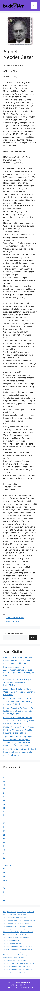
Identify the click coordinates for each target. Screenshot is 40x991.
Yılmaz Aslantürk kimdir (10, 926)
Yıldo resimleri (22, 914)
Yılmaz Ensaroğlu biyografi (10, 963)
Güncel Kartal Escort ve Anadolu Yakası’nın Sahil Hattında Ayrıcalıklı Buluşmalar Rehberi (18, 720)
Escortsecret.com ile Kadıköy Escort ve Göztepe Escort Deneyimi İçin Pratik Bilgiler (19, 682)
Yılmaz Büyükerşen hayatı (10, 946)
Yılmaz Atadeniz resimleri (10, 937)
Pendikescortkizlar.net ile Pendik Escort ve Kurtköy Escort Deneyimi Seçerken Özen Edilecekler (18, 660)
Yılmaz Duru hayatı (23, 955)
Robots (26, 985)
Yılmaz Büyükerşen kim (25, 946)
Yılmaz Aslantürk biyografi (10, 920)
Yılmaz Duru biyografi (17, 952)
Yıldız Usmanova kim (9, 917)
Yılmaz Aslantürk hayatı (10, 923)
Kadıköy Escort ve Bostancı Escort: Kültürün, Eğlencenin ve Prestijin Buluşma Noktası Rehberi (18, 730)
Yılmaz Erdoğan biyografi (20, 972)
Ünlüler (6, 880)
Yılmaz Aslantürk (21, 917)
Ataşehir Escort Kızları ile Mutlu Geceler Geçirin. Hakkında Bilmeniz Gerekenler (19, 692)
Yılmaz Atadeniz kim (9, 935)
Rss (20, 985)
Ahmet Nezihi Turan (15, 618)
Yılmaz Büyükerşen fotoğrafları (12, 943)
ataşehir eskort (13, 987)
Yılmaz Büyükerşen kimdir (10, 949)
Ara (32, 637)
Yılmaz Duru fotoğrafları (10, 955)
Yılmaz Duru (6, 952)
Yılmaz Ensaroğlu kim (24, 966)
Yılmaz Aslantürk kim (23, 923)
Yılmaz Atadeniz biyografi (21, 929)
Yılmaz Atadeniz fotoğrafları (11, 932)
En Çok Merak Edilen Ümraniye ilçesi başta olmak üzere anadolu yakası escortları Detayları (19, 752)
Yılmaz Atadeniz (7, 929)
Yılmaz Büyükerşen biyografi (11, 940)
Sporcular (7, 865)
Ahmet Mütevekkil (14, 621)
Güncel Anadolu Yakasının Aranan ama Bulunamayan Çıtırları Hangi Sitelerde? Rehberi (18, 701)
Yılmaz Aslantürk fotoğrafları (27, 920)
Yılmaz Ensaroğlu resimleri (25, 969)
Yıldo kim (6, 914)
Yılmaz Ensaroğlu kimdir (10, 969)
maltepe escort (27, 987)
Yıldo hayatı (30, 912)
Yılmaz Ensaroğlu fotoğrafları (28, 963)
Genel (6, 804)
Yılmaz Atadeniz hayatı (26, 932)
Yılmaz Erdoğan (7, 972)
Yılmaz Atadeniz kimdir (22, 935)
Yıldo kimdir (13, 914)
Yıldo (4, 912)
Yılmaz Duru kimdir (19, 958)
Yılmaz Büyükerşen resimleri (27, 949)
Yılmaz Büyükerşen (24, 937)
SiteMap (14, 985)
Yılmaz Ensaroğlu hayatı (10, 966)
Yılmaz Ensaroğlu (21, 960)
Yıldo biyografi (11, 912)
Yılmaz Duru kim (7, 958)
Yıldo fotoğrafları (21, 912)
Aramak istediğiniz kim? (13, 633)
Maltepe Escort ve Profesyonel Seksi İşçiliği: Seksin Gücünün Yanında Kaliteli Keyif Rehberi (19, 711)
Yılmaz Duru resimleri (9, 960)
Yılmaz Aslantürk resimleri (25, 926)
